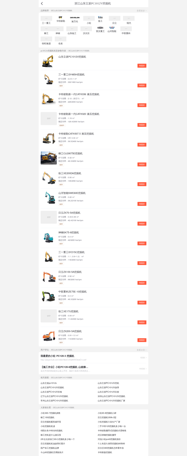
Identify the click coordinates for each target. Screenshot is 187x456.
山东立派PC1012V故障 (108, 387)
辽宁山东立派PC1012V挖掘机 (54, 396)
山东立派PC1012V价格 (51, 391)
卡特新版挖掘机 (105, 452)
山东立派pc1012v (49, 382)
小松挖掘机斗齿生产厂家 (109, 421)
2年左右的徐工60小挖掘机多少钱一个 (58, 439)
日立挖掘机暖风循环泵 (51, 421)
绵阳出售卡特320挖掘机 (52, 430)
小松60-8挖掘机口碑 (107, 412)
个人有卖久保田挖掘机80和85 (111, 443)
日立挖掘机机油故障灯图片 (53, 443)
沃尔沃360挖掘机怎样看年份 (111, 447)
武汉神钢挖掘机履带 (107, 434)
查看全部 (141, 349)
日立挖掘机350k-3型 (107, 417)
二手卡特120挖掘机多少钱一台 (112, 426)
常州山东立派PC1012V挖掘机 (54, 400)
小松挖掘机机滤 (48, 426)
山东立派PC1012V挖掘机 (52, 387)
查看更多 (141, 10)
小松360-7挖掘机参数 (50, 412)
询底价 (142, 66)
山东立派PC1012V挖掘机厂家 (111, 400)
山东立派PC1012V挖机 (108, 382)
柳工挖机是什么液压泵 (51, 434)
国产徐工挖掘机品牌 (50, 447)
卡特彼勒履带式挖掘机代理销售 (112, 430)
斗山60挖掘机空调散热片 (52, 452)
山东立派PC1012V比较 (108, 391)
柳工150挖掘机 (47, 417)
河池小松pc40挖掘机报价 (109, 439)
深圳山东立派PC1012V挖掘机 (111, 396)
